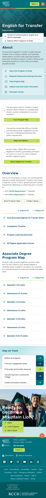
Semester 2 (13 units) (16, 302)
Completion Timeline (16, 226)
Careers (34, 469)
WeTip (33, 479)
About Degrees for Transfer (20, 162)
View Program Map (16, 81)
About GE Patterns (21, 141)
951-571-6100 (19, 446)
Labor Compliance (16, 475)
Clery (40, 469)
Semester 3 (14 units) (16, 319)
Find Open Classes (16, 92)
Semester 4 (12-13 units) (17, 336)
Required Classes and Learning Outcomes (25, 76)
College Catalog (32, 201)
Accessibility (25, 469)
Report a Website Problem (20, 479)
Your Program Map (21, 120)
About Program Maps (12, 201)
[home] (6, 442)
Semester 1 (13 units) (16, 285)
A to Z (6, 469)
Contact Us (18, 450)
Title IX (33, 475)
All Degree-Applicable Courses (20, 243)
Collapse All (39, 210)
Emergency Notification (27, 472)
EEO (15, 472)
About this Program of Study (20, 71)
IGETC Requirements (17, 194)
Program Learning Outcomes (19, 235)
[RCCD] (23, 494)
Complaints (8, 472)
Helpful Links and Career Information (23, 87)
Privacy (26, 475)
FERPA (39, 472)
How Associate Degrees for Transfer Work (25, 218)
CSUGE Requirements (17, 191)
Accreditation (14, 469)
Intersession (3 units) (16, 310)
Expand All (24, 210)
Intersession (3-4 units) (17, 293)
